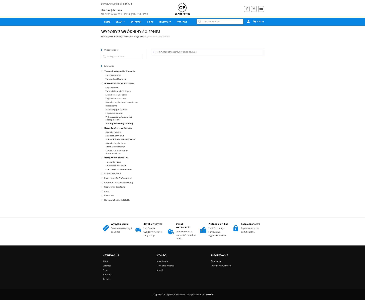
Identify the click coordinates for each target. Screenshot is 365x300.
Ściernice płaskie (113, 132)
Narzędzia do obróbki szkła (117, 200)
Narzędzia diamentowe (116, 157)
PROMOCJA (165, 21)
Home (107, 21)
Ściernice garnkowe (115, 135)
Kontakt (182, 21)
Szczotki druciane (112, 173)
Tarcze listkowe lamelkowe (118, 91)
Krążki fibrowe (112, 87)
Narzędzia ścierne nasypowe (130, 36)
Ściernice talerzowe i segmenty (120, 139)
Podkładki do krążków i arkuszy (118, 182)
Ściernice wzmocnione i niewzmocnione (117, 152)
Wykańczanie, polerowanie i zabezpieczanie (119, 118)
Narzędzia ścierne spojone (118, 128)
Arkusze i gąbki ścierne (116, 109)
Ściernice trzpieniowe (116, 143)
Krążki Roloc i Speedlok (116, 94)
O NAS (150, 21)
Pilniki (106, 191)
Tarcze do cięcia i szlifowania (119, 71)
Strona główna (108, 36)
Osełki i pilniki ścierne (115, 146)
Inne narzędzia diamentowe (119, 169)
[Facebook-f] (247, 9)
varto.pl (210, 294)
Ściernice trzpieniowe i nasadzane (122, 102)
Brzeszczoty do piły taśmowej (118, 178)
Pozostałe (109, 195)
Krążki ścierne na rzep (116, 98)
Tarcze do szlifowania (116, 79)
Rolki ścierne (111, 105)
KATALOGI (135, 21)
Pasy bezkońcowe (114, 113)
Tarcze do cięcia (113, 75)
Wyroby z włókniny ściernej (119, 123)
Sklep (119, 21)
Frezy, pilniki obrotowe (114, 187)
